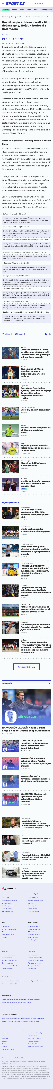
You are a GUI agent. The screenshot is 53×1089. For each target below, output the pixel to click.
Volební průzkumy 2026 (9, 900)
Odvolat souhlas (33, 1044)
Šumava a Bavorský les (9, 960)
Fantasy (6, 9)
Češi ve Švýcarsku (7, 963)
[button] (10, 353)
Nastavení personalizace (35, 1046)
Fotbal (14, 9)
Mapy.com (5, 981)
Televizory (14, 1021)
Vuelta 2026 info (33, 898)
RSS (3, 1036)
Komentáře (7, 683)
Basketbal (24, 640)
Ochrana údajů (32, 1036)
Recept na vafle (33, 937)
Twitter (4, 1044)
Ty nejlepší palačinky (34, 926)
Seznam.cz (38, 3)
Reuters (42, 1061)
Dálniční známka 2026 (35, 958)
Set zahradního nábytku (9, 1002)
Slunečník (30, 999)
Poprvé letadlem (7, 958)
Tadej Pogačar (32, 906)
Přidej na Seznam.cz (8, 1049)
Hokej (22, 9)
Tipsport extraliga (27, 544)
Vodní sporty (25, 526)
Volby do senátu (7, 908)
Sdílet (17, 39)
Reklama (5, 1046)
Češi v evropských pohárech (11, 984)
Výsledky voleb (6, 903)
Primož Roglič (32, 908)
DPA (38, 1061)
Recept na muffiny (34, 929)
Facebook (5, 1038)
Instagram (5, 1041)
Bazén (4, 999)
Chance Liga (25, 461)
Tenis (29, 9)
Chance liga (5, 926)
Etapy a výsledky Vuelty (35, 900)
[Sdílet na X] (50, 334)
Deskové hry (6, 1021)
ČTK (35, 1061)
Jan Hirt (30, 903)
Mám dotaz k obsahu (34, 1038)
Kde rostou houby (27, 981)
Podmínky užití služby (35, 1033)
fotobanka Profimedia (9, 1063)
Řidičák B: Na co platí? (35, 963)
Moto (35, 9)
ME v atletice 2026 (8, 934)
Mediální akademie (34, 1041)
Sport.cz (5, 34)
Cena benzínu (38, 981)
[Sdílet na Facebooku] (46, 334)
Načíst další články (26, 667)
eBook (7, 39)
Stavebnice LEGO (18, 1018)
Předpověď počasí (15, 981)
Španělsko (24, 622)
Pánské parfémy (34, 1021)
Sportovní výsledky (28, 407)
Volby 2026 (5, 898)
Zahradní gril (22, 1002)
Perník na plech (33, 940)
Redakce (4, 1033)
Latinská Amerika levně (9, 966)
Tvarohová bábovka (34, 934)
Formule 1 (24, 585)
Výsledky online (46, 9)
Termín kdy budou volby (10, 906)
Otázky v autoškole (34, 966)
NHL (3, 940)
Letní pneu (40, 1018)
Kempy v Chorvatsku (8, 955)
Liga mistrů (25, 385)
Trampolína (22, 999)
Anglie (23, 443)
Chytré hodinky (23, 1021)
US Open (24, 347)
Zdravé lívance (32, 932)
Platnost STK (32, 968)
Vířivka (29, 1002)
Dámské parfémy (30, 1018)
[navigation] (3, 3)
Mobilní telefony (7, 1018)
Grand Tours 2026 (33, 911)
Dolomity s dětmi (7, 968)
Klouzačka (37, 999)
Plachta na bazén (12, 999)
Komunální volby (7, 911)
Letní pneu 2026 (33, 955)
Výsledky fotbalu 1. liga (9, 929)
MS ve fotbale (25, 507)
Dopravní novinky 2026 (35, 960)
